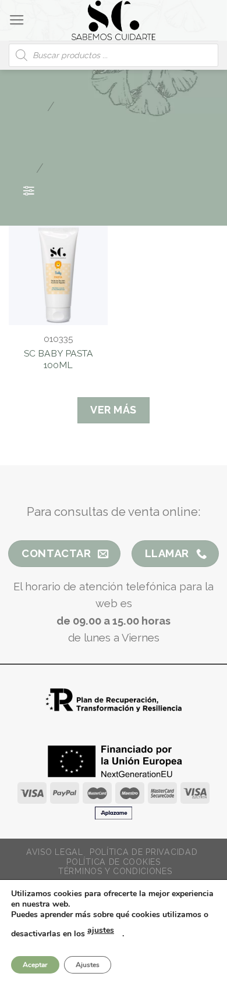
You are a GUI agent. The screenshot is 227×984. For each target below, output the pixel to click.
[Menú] (17, 20)
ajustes (100, 930)
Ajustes (88, 964)
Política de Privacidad (143, 852)
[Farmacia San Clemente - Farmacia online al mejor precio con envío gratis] (114, 20)
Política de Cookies (113, 862)
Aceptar (35, 964)
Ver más (113, 410)
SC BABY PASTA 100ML (58, 359)
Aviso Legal (54, 852)
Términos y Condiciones (115, 871)
